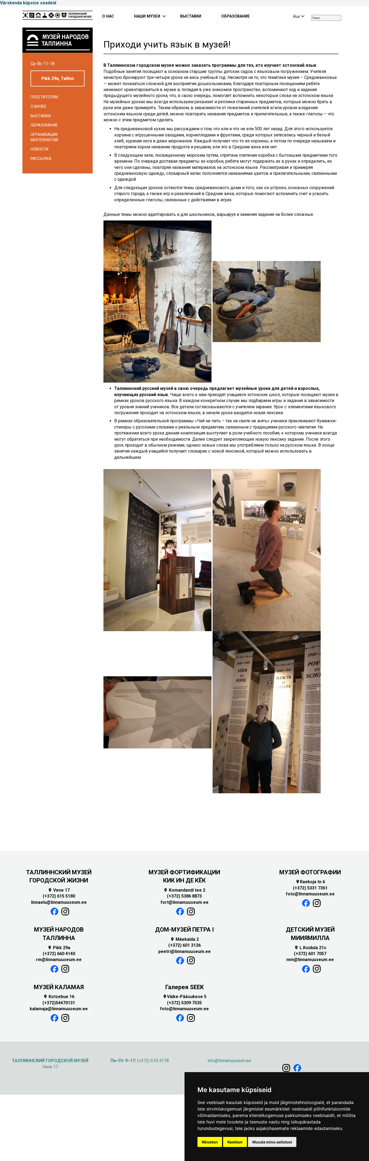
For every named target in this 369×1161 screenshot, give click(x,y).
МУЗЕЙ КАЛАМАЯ (59, 987)
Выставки (41, 116)
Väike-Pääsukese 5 (184, 996)
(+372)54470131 (58, 1002)
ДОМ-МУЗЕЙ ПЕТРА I (184, 929)
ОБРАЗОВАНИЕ (235, 16)
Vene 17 (59, 890)
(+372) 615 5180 (59, 896)
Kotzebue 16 (58, 996)
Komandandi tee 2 (184, 890)
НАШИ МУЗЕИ (147, 16)
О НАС (108, 16)
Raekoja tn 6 (310, 881)
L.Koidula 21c (310, 947)
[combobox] (326, 18)
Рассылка (41, 158)
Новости (39, 149)
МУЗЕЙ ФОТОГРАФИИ (310, 872)
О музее (38, 106)
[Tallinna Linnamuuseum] (57, 17)
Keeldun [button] (235, 1142)
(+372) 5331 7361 (310, 888)
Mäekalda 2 (184, 939)
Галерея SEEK (184, 987)
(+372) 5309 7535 (184, 1002)
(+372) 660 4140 (59, 953)
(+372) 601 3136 (184, 945)
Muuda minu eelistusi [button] (272, 1142)
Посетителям (44, 97)
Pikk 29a (59, 947)
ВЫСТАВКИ (190, 16)
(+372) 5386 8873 (184, 896)
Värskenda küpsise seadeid (28, 2)
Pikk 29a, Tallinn (57, 78)
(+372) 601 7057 (310, 953)
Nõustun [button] (210, 1142)
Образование (44, 125)
